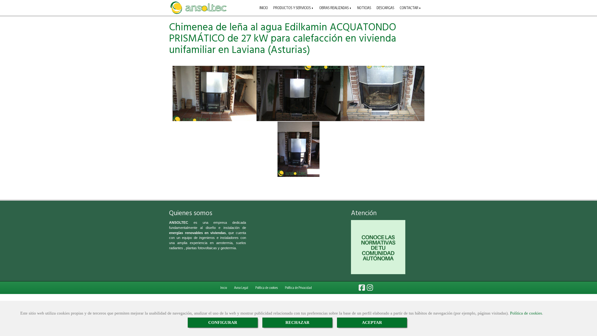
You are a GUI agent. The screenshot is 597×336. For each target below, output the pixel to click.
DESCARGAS (385, 7)
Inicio (223, 288)
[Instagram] (370, 289)
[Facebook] (362, 289)
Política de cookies (526, 313)
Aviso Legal (241, 288)
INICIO (264, 7)
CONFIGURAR (222, 322)
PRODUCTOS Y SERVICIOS (292, 7)
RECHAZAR (297, 322)
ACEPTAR (372, 322)
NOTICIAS (364, 7)
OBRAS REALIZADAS (334, 7)
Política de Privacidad (298, 288)
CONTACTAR (409, 7)
